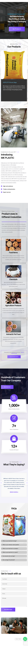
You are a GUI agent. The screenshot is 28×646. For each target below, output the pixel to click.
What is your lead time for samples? (10, 548)
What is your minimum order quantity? (11, 544)
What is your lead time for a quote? (10, 552)
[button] (14, 541)
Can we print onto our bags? (9, 556)
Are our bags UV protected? (9, 559)
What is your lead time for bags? (10, 541)
